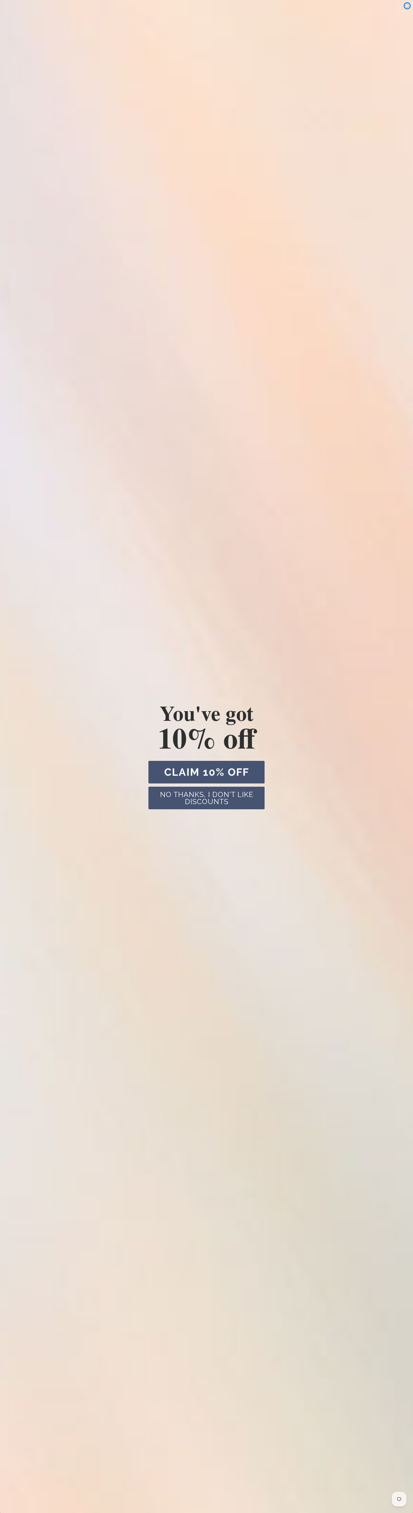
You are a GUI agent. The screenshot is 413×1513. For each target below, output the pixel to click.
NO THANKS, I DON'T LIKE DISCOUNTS (206, 798)
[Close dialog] (407, 6)
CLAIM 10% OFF (206, 772)
